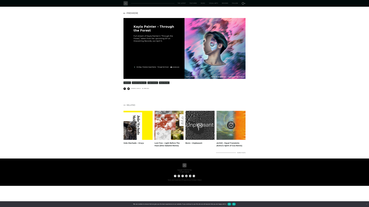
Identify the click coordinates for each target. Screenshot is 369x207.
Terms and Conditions (174, 180)
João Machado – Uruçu (133, 143)
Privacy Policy (186, 180)
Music (203, 3)
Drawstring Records (139, 82)
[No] (367, 204)
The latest (182, 3)
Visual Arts (213, 3)
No (234, 204)
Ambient (127, 82)
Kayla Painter (164, 82)
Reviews (225, 3)
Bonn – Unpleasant (193, 143)
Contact (194, 180)
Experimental (152, 82)
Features (193, 3)
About (200, 180)
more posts (241, 152)
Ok (229, 204)
